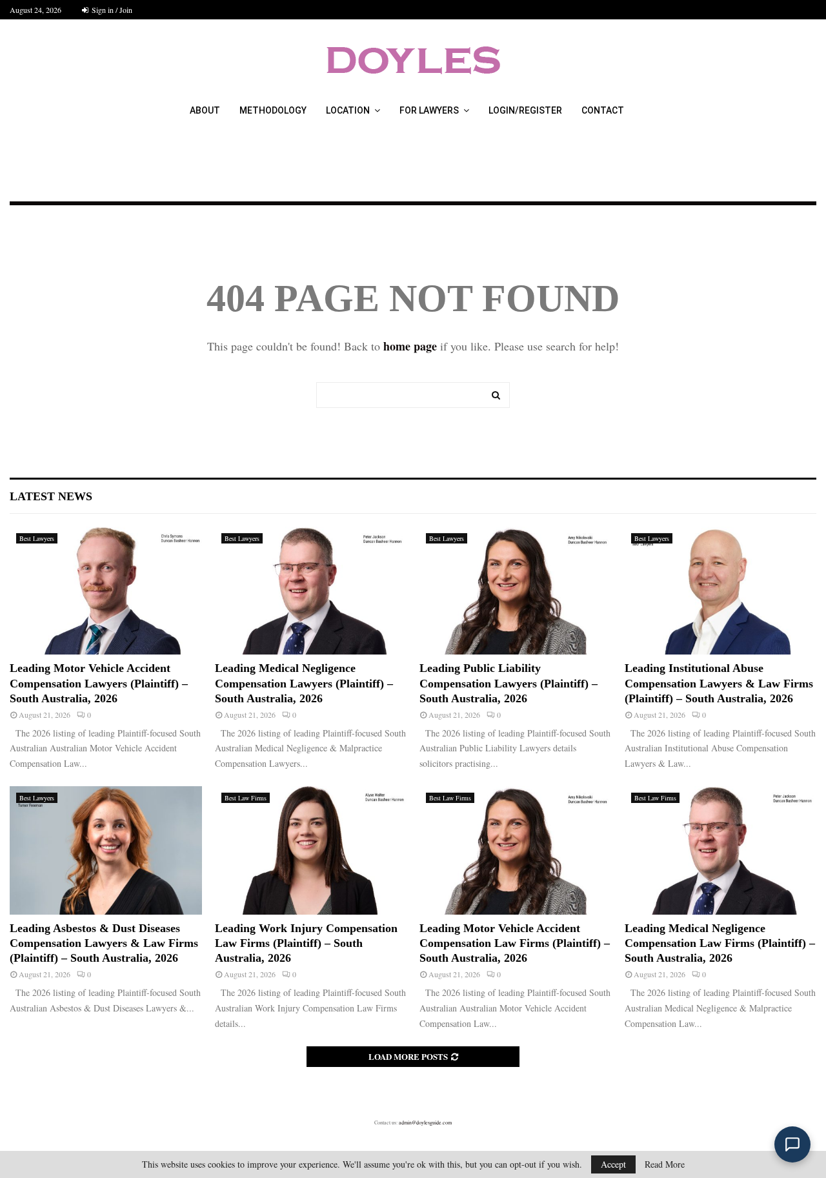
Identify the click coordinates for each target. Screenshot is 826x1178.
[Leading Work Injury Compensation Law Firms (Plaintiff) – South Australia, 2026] (311, 850)
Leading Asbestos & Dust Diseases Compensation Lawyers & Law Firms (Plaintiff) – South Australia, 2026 (104, 943)
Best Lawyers (36, 538)
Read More (665, 1164)
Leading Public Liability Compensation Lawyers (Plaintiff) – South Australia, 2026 (508, 683)
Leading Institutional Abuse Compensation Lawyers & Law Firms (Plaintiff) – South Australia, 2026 (719, 683)
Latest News (51, 496)
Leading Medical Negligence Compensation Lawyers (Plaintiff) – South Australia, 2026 (304, 683)
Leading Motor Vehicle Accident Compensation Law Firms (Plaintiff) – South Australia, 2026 (514, 943)
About (205, 110)
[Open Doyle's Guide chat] (792, 1144)
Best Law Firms (246, 797)
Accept (613, 1164)
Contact (602, 110)
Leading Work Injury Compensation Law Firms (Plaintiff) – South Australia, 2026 (306, 943)
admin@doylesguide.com (425, 1122)
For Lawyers (429, 110)
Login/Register (525, 110)
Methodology (273, 110)
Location (348, 110)
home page (410, 346)
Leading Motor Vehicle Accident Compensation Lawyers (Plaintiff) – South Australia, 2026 (99, 683)
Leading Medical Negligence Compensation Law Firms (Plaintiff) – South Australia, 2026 (720, 943)
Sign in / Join (111, 10)
